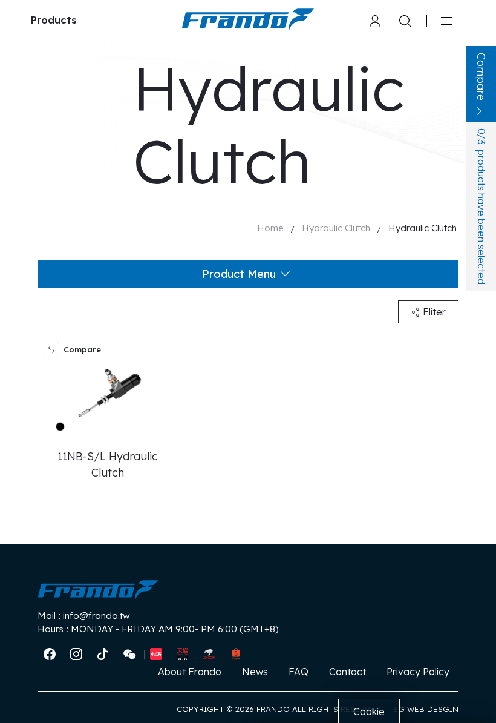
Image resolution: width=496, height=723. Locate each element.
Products (53, 19)
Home (270, 228)
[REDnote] (156, 654)
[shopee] (236, 654)
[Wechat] (129, 654)
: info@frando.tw (84, 615)
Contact (347, 671)
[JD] (209, 654)
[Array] (375, 20)
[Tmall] (183, 654)
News (255, 671)
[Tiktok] (103, 654)
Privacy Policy (418, 671)
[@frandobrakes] (76, 654)
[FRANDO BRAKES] (248, 19)
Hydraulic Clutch (336, 228)
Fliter (433, 312)
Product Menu (239, 274)
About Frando (189, 671)
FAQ (298, 671)
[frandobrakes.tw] (50, 654)
